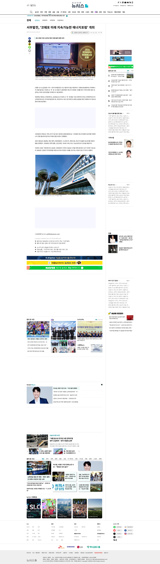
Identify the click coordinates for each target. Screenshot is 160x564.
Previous (28, 451)
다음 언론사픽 (129, 527)
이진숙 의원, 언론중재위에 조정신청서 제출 (38, 348)
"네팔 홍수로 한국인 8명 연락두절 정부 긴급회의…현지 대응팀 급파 (61, 439)
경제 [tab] (128, 70)
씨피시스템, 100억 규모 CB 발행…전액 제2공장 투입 (70, 487)
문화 (82, 12)
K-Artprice (116, 5)
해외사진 (83, 527)
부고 (57, 540)
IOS (98, 540)
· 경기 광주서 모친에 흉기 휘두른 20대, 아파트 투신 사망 (120, 328)
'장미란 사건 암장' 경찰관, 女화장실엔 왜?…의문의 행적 (66, 392)
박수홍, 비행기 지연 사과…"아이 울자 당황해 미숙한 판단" (66, 388)
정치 (41, 12)
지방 (78, 12)
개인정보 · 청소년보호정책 (86, 553)
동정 (62, 540)
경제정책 (44, 20)
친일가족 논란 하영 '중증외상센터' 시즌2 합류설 (65, 402)
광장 (100, 12)
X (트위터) (119, 533)
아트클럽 (53, 530)
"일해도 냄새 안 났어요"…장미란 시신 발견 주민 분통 (70, 476)
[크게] (101, 32)
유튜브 (119, 530)
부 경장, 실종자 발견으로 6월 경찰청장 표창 (45, 453)
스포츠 (87, 12)
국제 (45, 12)
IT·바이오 (63, 12)
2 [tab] (98, 319)
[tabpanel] (89, 331)
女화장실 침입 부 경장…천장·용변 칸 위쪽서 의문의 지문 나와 (39, 478)
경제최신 (37, 20)
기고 (60, 530)
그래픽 (75, 530)
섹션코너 (53, 536)
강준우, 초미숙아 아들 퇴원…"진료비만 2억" (64, 398)
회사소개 (29, 553)
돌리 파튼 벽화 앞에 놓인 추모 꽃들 (36, 351)
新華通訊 (99, 530)
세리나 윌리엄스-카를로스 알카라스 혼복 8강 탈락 (38, 339)
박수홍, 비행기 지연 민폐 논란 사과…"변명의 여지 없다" (63, 465)
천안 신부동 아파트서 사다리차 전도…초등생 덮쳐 (38, 342)
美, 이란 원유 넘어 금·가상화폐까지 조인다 (70, 453)
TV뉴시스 (110, 12)
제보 (123, 12)
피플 (109, 233)
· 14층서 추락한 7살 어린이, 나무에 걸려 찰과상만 (120, 322)
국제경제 (52, 20)
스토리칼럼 (61, 527)
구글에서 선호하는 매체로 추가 (81, 32)
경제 (49, 12)
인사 (52, 540)
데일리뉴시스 (61, 536)
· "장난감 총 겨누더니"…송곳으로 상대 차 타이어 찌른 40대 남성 (120, 325)
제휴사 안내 (44, 553)
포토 (104, 12)
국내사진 (76, 527)
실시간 (37, 12)
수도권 (74, 12)
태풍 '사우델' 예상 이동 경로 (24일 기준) (83, 348)
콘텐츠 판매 (51, 553)
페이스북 (130, 530)
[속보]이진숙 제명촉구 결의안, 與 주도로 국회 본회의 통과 (44, 16)
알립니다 (106, 553)
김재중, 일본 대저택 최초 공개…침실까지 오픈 (65, 395)
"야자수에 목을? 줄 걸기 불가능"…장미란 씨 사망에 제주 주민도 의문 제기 (38, 484)
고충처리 (65, 553)
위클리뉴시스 (130, 5)
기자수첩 (111, 137)
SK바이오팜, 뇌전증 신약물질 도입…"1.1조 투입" (39, 489)
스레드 (119, 537)
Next (79, 451)
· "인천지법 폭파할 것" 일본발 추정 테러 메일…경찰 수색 (120, 331)
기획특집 (60, 533)
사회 (69, 12)
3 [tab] (99, 319)
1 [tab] (96, 319)
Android (99, 536)
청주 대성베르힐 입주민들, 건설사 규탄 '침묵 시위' (38, 345)
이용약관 (77, 553)
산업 (58, 12)
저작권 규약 (58, 553)
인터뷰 (52, 533)
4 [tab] (101, 319)
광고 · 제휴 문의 (36, 553)
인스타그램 (130, 533)
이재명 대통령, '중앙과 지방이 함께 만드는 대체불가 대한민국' (89, 339)
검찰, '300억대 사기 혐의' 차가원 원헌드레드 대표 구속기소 (84, 476)
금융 (53, 12)
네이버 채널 (119, 527)
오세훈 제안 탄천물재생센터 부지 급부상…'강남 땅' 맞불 (84, 487)
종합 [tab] (132, 70)
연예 (92, 12)
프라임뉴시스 (123, 5)
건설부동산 (60, 20)
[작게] (99, 32)
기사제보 (71, 553)
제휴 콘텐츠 (117, 12)
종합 (43, 459)
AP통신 (98, 527)
